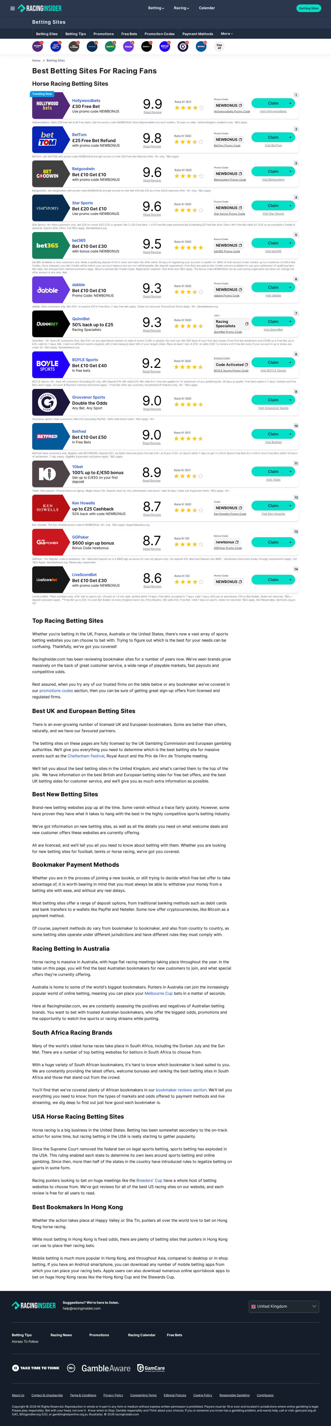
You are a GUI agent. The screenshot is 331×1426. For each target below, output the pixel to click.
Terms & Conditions (83, 1395)
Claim (273, 103)
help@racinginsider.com (82, 1308)
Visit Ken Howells (273, 514)
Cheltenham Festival (86, 755)
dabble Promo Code (226, 295)
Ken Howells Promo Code (230, 514)
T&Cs (237, 122)
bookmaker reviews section (181, 1089)
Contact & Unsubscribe (47, 1395)
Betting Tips (22, 1335)
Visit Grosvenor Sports (273, 408)
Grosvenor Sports (88, 397)
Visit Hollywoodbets (273, 111)
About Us (18, 1395)
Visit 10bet (273, 479)
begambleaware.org (138, 524)
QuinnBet (81, 319)
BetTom (79, 134)
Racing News (61, 1335)
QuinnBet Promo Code (228, 332)
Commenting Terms (143, 1395)
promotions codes (56, 690)
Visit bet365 (273, 251)
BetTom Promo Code (227, 145)
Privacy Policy (113, 1395)
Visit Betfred (273, 442)
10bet (77, 466)
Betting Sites (49, 22)
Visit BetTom (273, 145)
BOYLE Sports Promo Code (231, 370)
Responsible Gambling (235, 1395)
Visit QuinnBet (273, 329)
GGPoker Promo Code (228, 548)
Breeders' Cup (149, 1180)
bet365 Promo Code (227, 251)
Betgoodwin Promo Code (230, 179)
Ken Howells (83, 503)
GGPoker (80, 537)
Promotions (99, 1335)
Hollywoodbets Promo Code (232, 111)
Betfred (79, 431)
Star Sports (82, 203)
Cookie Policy (202, 1395)
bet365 (79, 240)
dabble (78, 284)
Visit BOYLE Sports (273, 370)
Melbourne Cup (159, 993)
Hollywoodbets (86, 100)
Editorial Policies (175, 1395)
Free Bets (174, 1335)
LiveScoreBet (84, 574)
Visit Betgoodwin (273, 179)
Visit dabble (273, 295)
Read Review (153, 112)
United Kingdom (272, 1306)
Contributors (265, 1395)
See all (219, 46)
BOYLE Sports (85, 359)
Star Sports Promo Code (229, 213)
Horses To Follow (25, 1341)
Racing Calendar (142, 1335)
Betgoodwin (83, 169)
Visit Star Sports (273, 213)
